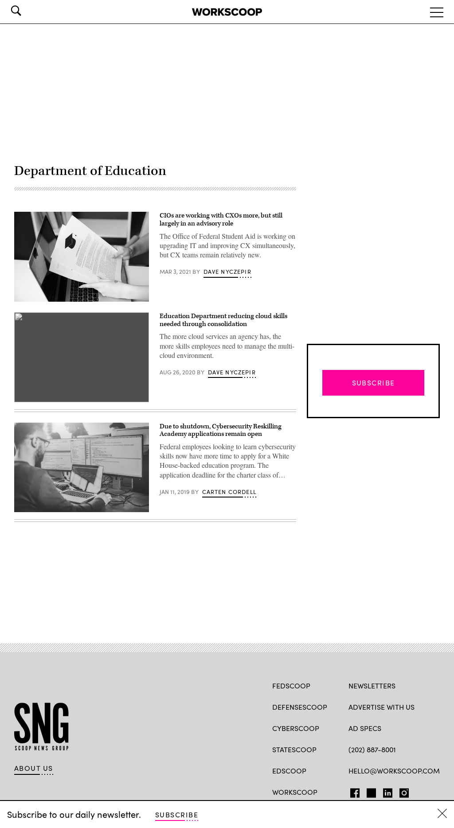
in (384, 791)
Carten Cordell (229, 492)
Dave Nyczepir (227, 272)
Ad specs (364, 728)
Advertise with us (381, 706)
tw (370, 791)
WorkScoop (294, 792)
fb (352, 791)
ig (401, 791)
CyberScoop (295, 728)
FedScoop (291, 685)
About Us (33, 768)
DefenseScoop (299, 706)
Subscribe (176, 814)
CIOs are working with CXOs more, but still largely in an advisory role (221, 219)
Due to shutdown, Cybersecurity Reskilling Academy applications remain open (221, 430)
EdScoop (289, 770)
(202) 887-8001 (372, 749)
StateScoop (294, 749)
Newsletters (371, 685)
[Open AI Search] (28, 10)
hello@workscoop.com (394, 770)
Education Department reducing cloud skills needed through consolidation (223, 320)
